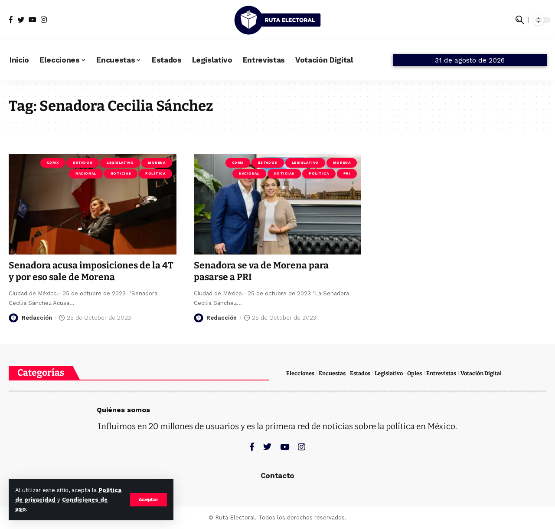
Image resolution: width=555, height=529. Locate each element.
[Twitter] (20, 20)
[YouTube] (32, 20)
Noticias (121, 173)
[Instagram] (44, 20)
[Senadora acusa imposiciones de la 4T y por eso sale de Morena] (92, 204)
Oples (414, 373)
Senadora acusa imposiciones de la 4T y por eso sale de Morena (91, 271)
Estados (82, 163)
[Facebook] (11, 20)
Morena (156, 163)
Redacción (37, 317)
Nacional (85, 173)
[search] (520, 20)
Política (155, 173)
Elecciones (300, 373)
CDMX (53, 163)
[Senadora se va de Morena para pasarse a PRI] (278, 204)
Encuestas (332, 373)
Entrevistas (441, 373)
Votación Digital (481, 373)
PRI (347, 173)
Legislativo (120, 163)
